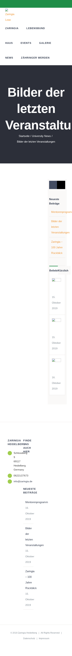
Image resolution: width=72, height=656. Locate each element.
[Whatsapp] (29, 467)
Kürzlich (63, 270)
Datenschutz (29, 638)
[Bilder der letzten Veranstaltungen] (56, 320)
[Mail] (24, 474)
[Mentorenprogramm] (56, 361)
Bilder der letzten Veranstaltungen (28, 537)
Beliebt (53, 270)
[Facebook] (24, 461)
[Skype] (24, 467)
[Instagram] (29, 461)
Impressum (44, 638)
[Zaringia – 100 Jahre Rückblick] (56, 280)
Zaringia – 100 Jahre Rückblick (57, 247)
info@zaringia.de (16, 481)
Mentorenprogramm (28, 502)
